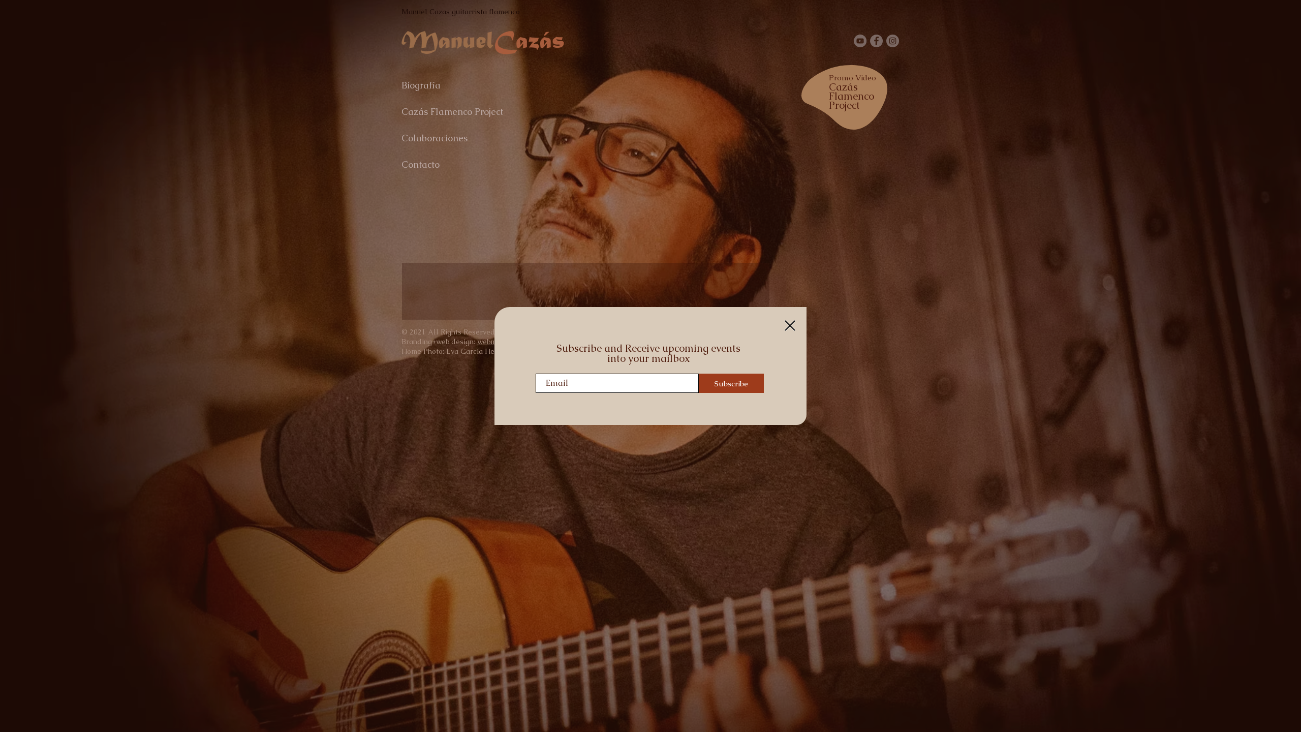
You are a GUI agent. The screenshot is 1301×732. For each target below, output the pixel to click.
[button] (790, 325)
